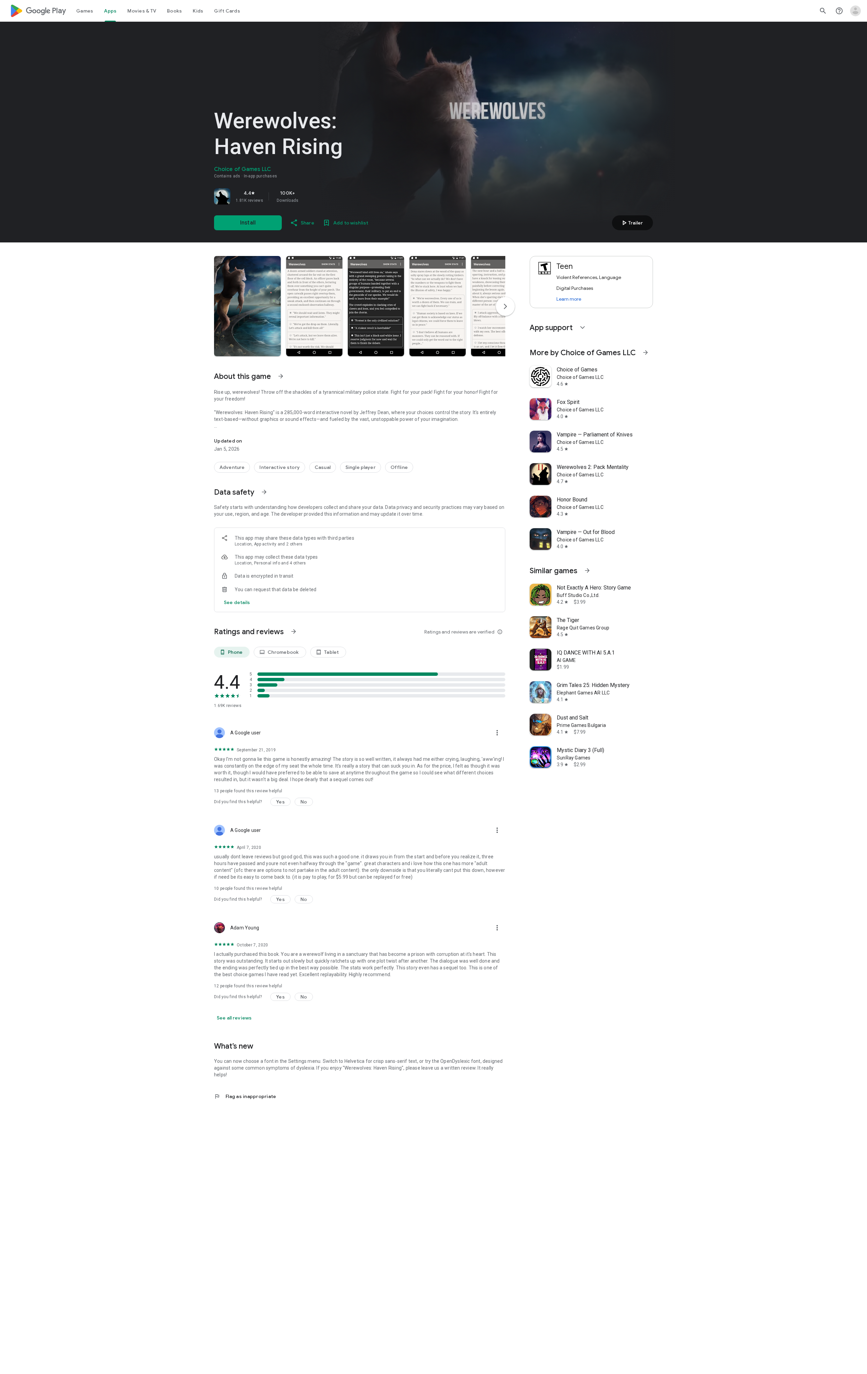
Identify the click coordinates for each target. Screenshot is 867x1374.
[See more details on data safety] (237, 602)
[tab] (85, 11)
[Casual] (322, 467)
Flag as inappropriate (245, 1096)
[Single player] (360, 467)
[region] (309, 196)
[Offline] (399, 467)
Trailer (631, 223)
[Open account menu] (855, 11)
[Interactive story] (279, 467)
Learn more (568, 299)
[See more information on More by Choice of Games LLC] (645, 352)
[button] (247, 306)
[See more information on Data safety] (264, 492)
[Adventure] (232, 467)
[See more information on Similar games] (587, 570)
